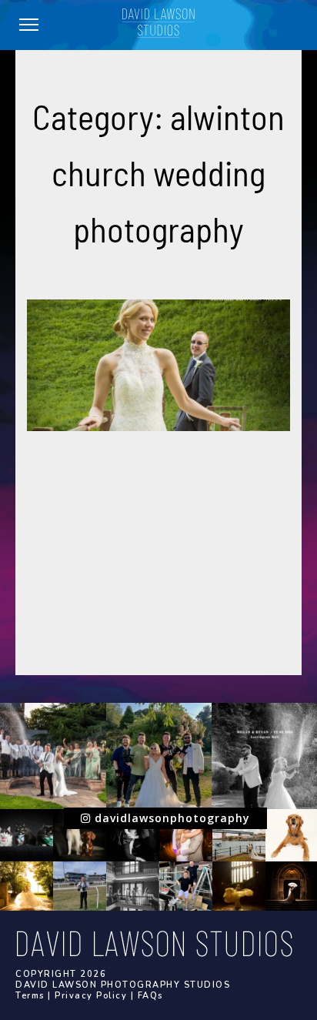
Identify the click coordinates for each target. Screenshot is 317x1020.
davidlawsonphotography (170, 818)
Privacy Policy (91, 996)
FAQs (150, 996)
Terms (30, 996)
